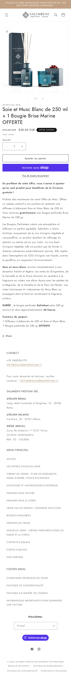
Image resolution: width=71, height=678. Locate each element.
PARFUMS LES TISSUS (18, 523)
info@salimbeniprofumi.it (24, 365)
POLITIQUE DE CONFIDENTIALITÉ (25, 585)
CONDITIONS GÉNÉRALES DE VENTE (27, 578)
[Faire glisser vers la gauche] (28, 98)
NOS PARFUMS (15, 557)
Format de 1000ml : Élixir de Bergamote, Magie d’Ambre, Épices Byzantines (32, 476)
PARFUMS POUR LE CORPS (21, 500)
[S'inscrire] (53, 626)
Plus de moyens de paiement (35, 175)
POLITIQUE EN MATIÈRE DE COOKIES (27, 593)
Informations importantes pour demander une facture (34, 602)
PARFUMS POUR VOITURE (21, 493)
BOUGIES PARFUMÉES (19, 515)
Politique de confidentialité (22, 671)
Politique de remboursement (48, 666)
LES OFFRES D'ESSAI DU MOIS (23, 466)
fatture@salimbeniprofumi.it (39, 381)
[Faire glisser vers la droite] (42, 98)
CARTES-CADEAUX (17, 549)
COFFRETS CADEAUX (18, 542)
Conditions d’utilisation (54, 671)
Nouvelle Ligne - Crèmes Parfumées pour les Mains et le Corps (35, 532)
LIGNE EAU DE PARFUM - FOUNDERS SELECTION (34, 508)
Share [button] (9, 336)
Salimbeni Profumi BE (26, 661)
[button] (6, 15)
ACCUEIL (11, 459)
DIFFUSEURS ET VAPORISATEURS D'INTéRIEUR (32, 485)
